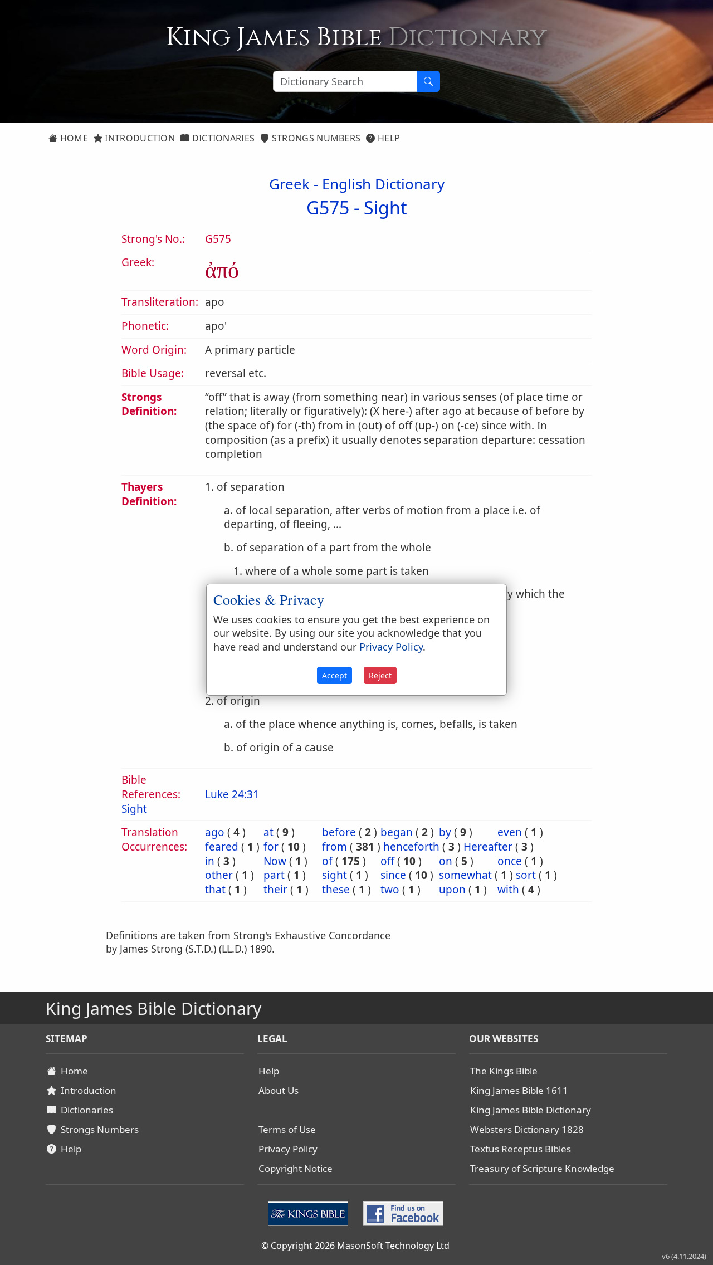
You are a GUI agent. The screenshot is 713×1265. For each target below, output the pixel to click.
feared (221, 846)
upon (452, 889)
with (508, 889)
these (336, 889)
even (509, 832)
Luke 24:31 (232, 794)
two (389, 889)
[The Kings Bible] (310, 1212)
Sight (385, 207)
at (268, 832)
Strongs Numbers (315, 138)
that (215, 889)
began (396, 832)
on (445, 861)
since (393, 875)
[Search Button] (428, 81)
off (387, 861)
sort (526, 875)
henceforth (411, 846)
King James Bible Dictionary (530, 1109)
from (334, 846)
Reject (380, 675)
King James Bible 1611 (519, 1090)
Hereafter (487, 846)
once (509, 861)
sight (334, 875)
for (271, 846)
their (275, 889)
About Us (278, 1090)
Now (274, 861)
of (327, 861)
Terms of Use (287, 1129)
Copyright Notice (295, 1168)
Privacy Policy (288, 1148)
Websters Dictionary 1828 (527, 1129)
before (339, 832)
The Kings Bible (504, 1070)
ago (214, 832)
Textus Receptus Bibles (520, 1148)
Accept (334, 675)
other (219, 875)
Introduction (138, 138)
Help (388, 138)
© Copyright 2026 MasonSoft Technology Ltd (355, 1245)
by (445, 832)
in (209, 861)
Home (72, 138)
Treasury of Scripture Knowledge (542, 1168)
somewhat (465, 875)
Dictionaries (222, 138)
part (274, 875)
